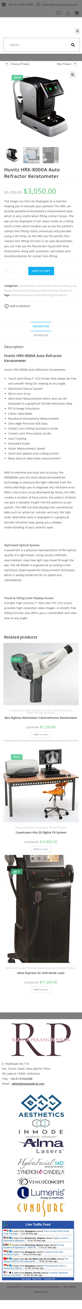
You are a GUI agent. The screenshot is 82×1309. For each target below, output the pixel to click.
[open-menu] (77, 31)
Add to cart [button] (41, 734)
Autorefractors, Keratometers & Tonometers (45, 285)
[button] (72, 75)
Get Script (25, 1279)
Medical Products (29, 290)
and (15, 487)
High (19, 423)
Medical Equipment (22, 295)
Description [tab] (41, 326)
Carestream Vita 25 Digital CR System (41, 832)
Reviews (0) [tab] (41, 335)
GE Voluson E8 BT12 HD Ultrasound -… (35, 1260)
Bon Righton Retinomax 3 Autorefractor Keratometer (41, 718)
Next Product (64, 64)
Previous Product (20, 64)
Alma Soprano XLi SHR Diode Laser (41, 973)
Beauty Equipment (47, 968)
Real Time (37, 1279)
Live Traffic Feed (38, 1224)
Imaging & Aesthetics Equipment (31, 827)
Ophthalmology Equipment (56, 290)
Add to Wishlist (19, 306)
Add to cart (41, 271)
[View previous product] (7, 64)
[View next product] (75, 64)
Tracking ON (49, 1279)
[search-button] (73, 45)
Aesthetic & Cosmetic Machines (21, 968)
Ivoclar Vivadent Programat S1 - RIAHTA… (33, 1246)
